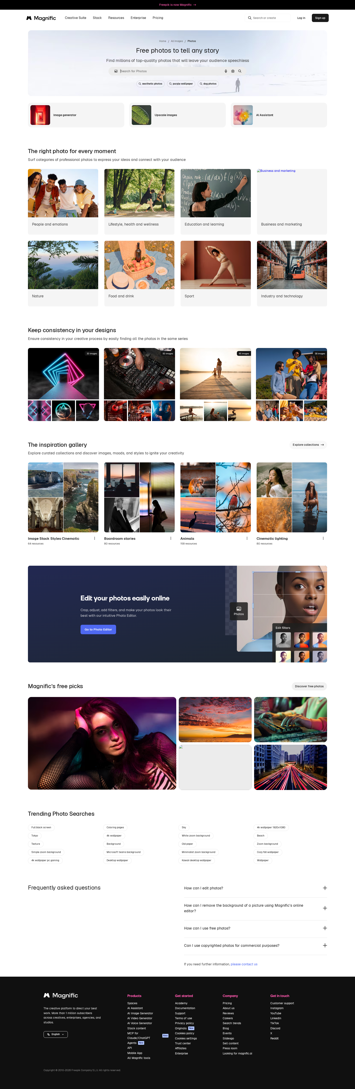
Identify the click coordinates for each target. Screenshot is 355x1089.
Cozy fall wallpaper (268, 852)
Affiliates (180, 1048)
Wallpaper (263, 860)
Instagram (277, 1008)
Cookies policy (184, 1033)
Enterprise (181, 1053)
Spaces (132, 1003)
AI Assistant (135, 1008)
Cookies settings (186, 1038)
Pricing (158, 18)
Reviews (228, 1013)
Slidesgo (228, 1038)
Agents (135, 1043)
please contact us (244, 964)
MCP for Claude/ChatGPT (147, 1035)
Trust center (183, 1043)
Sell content (231, 1043)
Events (227, 1033)
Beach (260, 835)
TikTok (274, 1023)
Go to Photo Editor (98, 629)
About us (228, 1008)
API (129, 1048)
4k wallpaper (114, 835)
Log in (301, 18)
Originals (184, 1028)
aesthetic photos (152, 83)
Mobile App (134, 1053)
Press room (230, 1048)
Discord (275, 1028)
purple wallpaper (183, 83)
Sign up (320, 18)
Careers (228, 1018)
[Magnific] (61, 996)
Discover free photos (309, 686)
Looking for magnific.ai (237, 1053)
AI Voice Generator (139, 1023)
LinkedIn (275, 1018)
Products (134, 996)
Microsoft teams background (124, 852)
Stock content (136, 1028)
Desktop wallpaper (117, 860)
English (56, 1034)
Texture (35, 844)
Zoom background (267, 844)
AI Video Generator (139, 1018)
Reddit (274, 1038)
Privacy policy (184, 1023)
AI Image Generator (140, 1013)
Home (162, 41)
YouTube (275, 1013)
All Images (177, 41)
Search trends (232, 1023)
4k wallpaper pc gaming (45, 860)
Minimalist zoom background (198, 852)
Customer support (282, 1003)
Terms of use (183, 1018)
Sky (184, 827)
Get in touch (279, 996)
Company (230, 996)
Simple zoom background (46, 852)
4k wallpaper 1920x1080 (271, 827)
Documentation (185, 1008)
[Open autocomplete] (114, 71)
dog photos (210, 83)
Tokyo (34, 835)
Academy (181, 1003)
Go (37, 781)
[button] (56, 1034)
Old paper (187, 844)
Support (180, 1013)
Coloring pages (115, 827)
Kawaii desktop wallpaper (196, 860)
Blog (226, 1028)
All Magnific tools (138, 1058)
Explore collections (306, 445)
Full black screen (41, 827)
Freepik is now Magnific (175, 5)
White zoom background (196, 835)
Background (114, 844)
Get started (184, 996)
